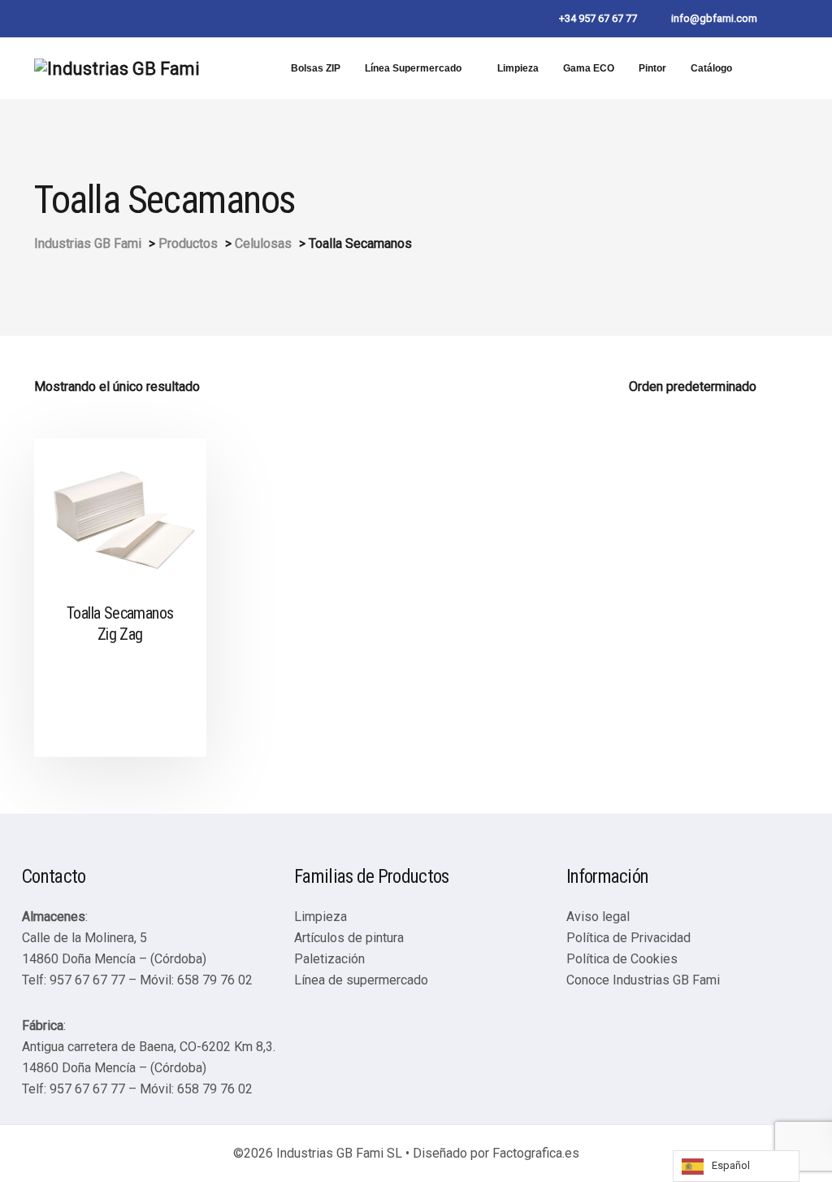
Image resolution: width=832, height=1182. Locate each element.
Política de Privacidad (628, 937)
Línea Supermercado (413, 68)
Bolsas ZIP (315, 68)
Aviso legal (598, 916)
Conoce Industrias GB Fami (643, 980)
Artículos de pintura (349, 937)
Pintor (652, 68)
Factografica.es (535, 1153)
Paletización (329, 959)
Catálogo (711, 68)
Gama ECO (588, 68)
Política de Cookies (622, 959)
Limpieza (518, 68)
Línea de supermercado (361, 980)
